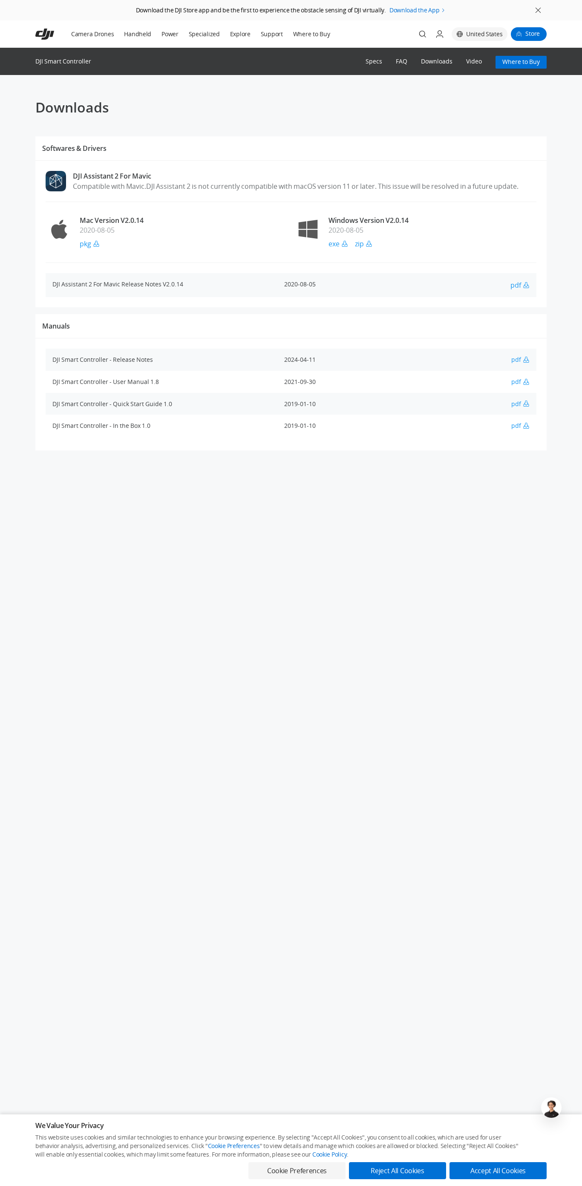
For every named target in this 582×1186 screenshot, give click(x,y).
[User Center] (439, 34)
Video (474, 62)
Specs (374, 62)
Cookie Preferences (234, 1146)
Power (170, 34)
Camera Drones (92, 34)
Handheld (137, 34)
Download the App (414, 10)
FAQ (401, 62)
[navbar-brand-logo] (55, 34)
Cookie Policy (329, 1154)
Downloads (436, 62)
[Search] (422, 34)
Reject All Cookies (397, 1170)
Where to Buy (311, 34)
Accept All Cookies (498, 1170)
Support (272, 34)
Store (532, 33)
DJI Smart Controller (63, 61)
